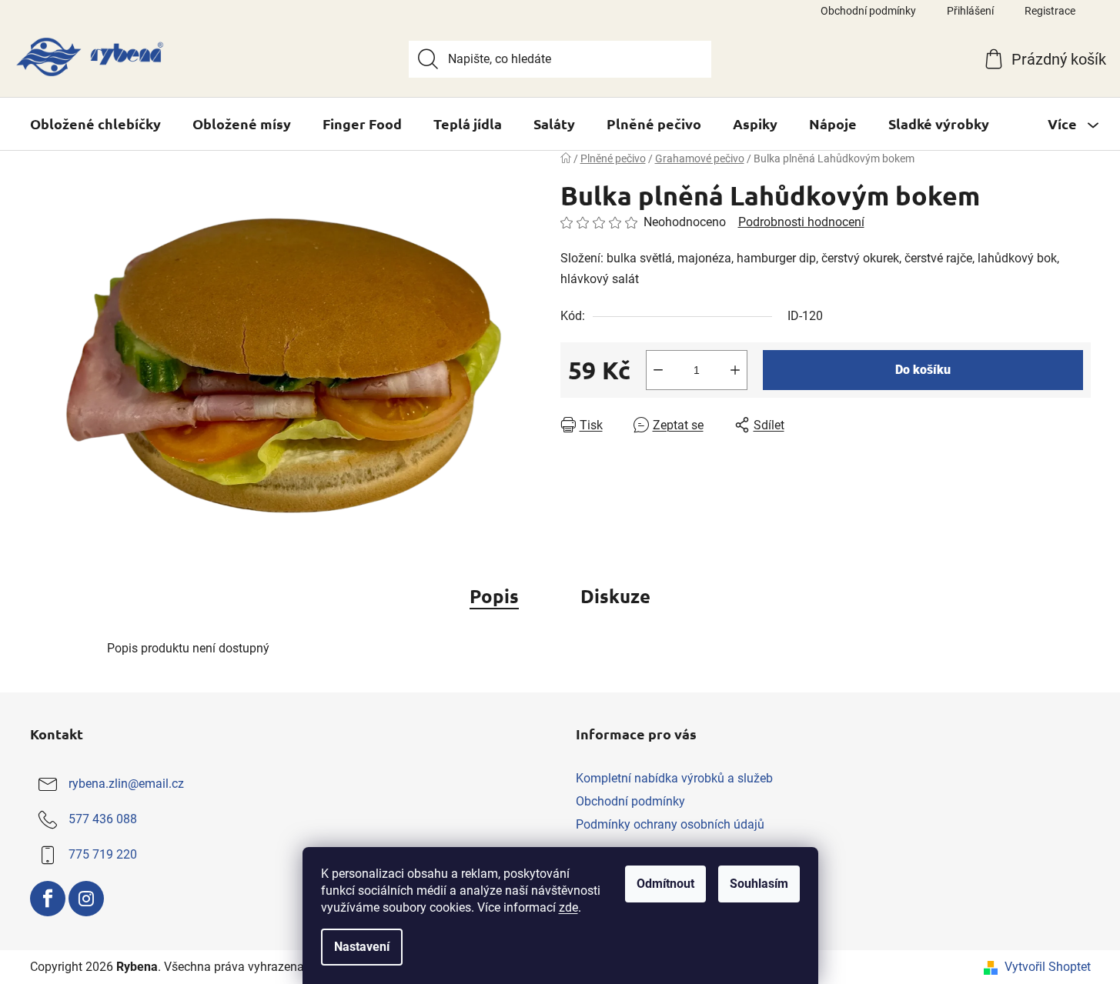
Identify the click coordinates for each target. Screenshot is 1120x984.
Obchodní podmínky (868, 11)
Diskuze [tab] (615, 596)
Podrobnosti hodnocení (801, 222)
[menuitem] (95, 124)
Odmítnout (665, 883)
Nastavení (361, 946)
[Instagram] (86, 898)
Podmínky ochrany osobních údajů (670, 824)
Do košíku (923, 369)
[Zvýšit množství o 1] (735, 370)
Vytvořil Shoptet (1048, 966)
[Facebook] (47, 898)
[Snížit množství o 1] (658, 370)
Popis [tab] (494, 596)
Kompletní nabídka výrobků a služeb (674, 778)
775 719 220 (103, 854)
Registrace (1050, 11)
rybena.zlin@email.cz (126, 783)
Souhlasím (759, 883)
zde (568, 907)
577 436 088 (103, 819)
